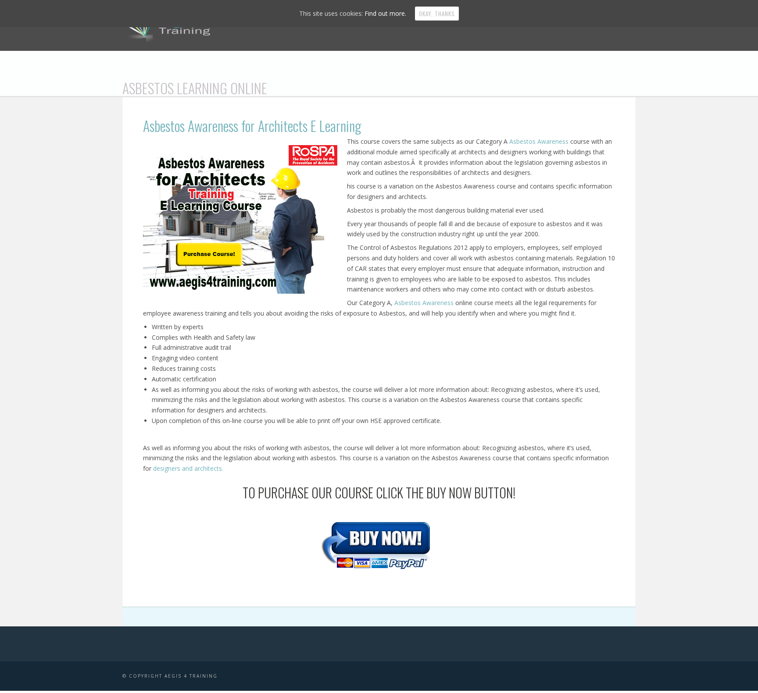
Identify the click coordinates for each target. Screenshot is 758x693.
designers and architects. (188, 468)
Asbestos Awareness (539, 141)
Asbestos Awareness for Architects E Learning (252, 125)
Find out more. (385, 13)
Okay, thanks (437, 13)
